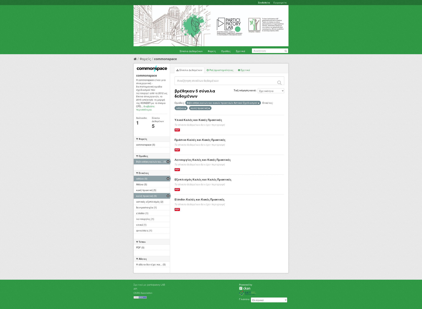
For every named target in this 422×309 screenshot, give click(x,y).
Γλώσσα (244, 299)
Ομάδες (226, 51)
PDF (177, 129)
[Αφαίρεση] (258, 103)
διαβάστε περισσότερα (145, 108)
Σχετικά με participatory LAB (149, 284)
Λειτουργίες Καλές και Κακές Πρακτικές (203, 160)
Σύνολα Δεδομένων (191, 51)
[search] (279, 82)
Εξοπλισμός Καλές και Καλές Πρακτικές (203, 179)
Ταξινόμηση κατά (245, 90)
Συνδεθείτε (264, 2)
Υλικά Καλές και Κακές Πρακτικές (198, 120)
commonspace (165, 58)
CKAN (244, 288)
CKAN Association (143, 293)
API (135, 288)
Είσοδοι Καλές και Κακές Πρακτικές (200, 199)
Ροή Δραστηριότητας (221, 70)
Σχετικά (240, 51)
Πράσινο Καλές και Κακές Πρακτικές (200, 140)
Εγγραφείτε (280, 2)
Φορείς (212, 51)
